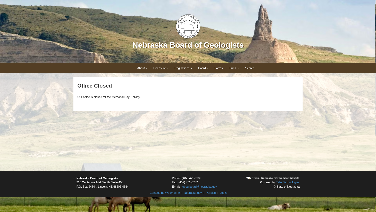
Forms (218, 68)
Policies (211, 192)
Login (223, 192)
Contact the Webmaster (165, 192)
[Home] (188, 26)
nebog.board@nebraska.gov (199, 186)
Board (202, 68)
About (141, 68)
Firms (233, 68)
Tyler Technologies (288, 182)
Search (249, 68)
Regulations (182, 68)
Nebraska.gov (193, 192)
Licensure (160, 68)
